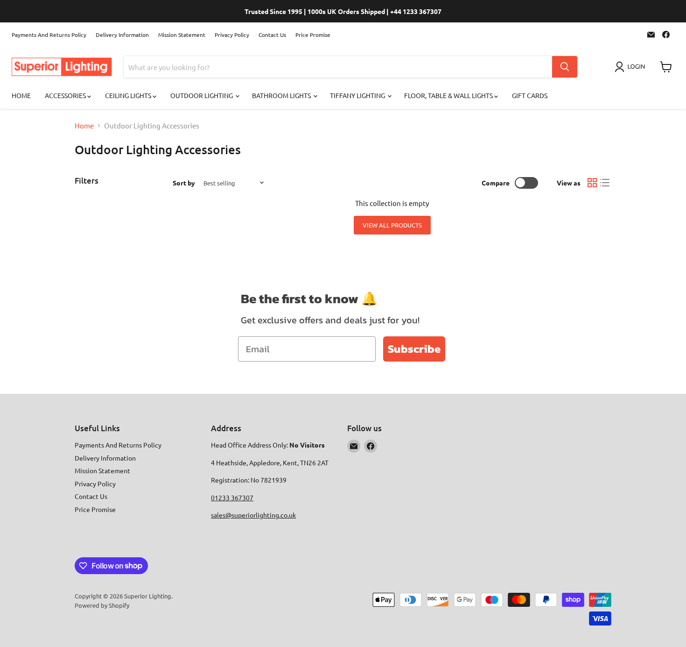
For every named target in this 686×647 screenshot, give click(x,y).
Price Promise (312, 34)
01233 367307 (232, 497)
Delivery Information (122, 34)
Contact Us (272, 34)
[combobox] (338, 67)
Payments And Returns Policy (49, 34)
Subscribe (414, 349)
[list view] (605, 182)
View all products (392, 225)
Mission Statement (181, 34)
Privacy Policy (232, 34)
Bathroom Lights (282, 95)
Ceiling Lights (129, 95)
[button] (632, 66)
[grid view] (592, 182)
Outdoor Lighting (202, 95)
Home (21, 95)
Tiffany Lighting (358, 95)
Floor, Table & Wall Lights (449, 95)
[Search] (564, 67)
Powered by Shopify (102, 605)
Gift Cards (529, 95)
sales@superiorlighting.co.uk (253, 515)
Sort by (184, 182)
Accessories (66, 95)
